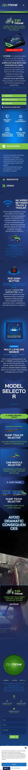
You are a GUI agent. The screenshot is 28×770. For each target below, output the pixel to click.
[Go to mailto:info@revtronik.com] (14, 711)
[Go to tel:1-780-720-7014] (7, 703)
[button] (25, 748)
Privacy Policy (17, 768)
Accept (14, 764)
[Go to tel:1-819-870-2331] (21, 703)
